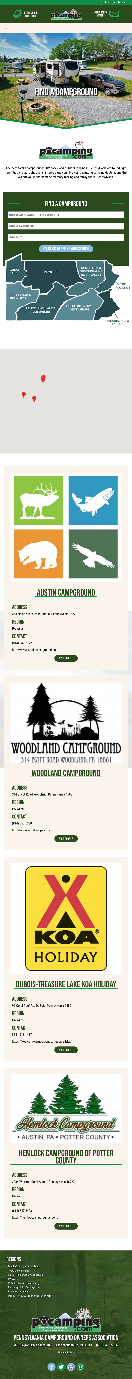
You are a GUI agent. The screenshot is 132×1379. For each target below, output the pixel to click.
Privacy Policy (66, 1352)
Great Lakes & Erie (18, 1270)
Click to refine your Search (68, 248)
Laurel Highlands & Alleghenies (25, 1274)
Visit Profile (66, 658)
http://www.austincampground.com (35, 650)
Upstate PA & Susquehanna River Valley (30, 1295)
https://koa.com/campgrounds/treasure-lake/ (42, 1041)
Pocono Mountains (18, 1291)
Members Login (108, 2)
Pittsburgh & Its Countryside (23, 1287)
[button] (34, 399)
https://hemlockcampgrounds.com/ (35, 1217)
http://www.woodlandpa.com (31, 830)
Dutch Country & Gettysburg (23, 1266)
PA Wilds (13, 1279)
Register (122, 2)
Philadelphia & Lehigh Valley (24, 1283)
